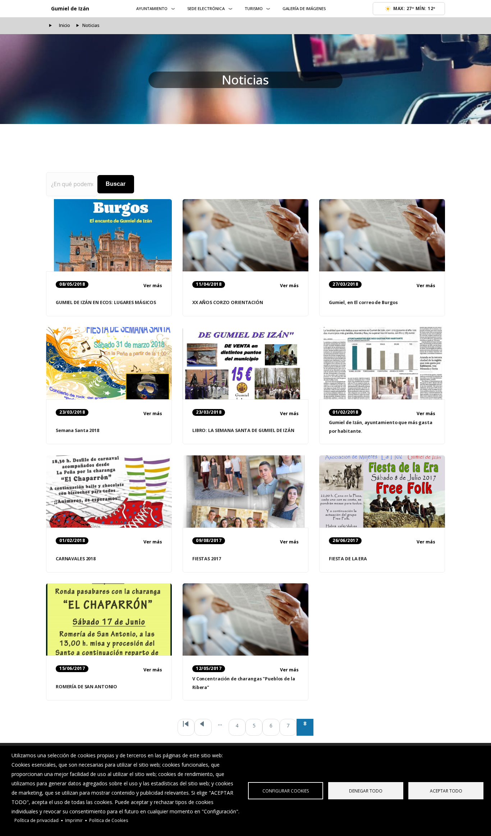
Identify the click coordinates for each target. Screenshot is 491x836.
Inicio (64, 25)
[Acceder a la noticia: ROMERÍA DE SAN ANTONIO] (109, 619)
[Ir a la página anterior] (202, 727)
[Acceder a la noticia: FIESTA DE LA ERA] (382, 491)
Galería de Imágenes (304, 8)
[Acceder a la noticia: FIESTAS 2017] (245, 491)
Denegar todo (365, 791)
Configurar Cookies (285, 791)
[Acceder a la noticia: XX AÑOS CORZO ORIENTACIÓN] (245, 235)
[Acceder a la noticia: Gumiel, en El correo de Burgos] (382, 235)
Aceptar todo (446, 791)
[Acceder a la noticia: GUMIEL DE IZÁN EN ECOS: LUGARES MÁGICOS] (109, 235)
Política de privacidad (36, 820)
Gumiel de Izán (70, 8)
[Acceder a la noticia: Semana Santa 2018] (109, 363)
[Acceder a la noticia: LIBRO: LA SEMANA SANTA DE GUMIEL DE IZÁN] (245, 363)
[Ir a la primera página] (186, 727)
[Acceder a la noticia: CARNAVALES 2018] (109, 491)
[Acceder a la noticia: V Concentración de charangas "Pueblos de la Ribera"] (245, 619)
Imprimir (74, 820)
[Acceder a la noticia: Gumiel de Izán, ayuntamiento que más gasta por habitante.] (382, 363)
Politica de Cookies (108, 820)
